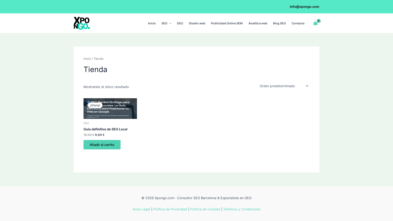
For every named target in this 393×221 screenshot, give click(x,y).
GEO (180, 23)
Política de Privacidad (170, 209)
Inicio (152, 23)
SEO (164, 23)
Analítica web (257, 23)
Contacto (298, 23)
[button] (169, 23)
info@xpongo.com (304, 7)
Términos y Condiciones (242, 209)
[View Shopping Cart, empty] (315, 23)
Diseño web (197, 23)
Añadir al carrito (102, 145)
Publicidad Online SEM (227, 23)
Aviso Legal (141, 209)
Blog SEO (279, 23)
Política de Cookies (205, 209)
